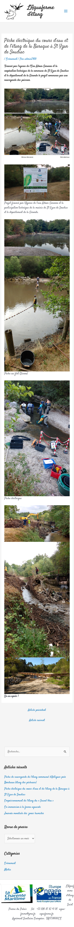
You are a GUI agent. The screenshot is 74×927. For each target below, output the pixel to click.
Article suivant (37, 720)
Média (7, 870)
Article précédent (37, 710)
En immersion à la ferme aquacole (22, 807)
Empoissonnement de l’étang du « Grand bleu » (29, 801)
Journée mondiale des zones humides (24, 813)
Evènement (11, 59)
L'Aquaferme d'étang (41, 10)
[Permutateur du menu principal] (66, 11)
